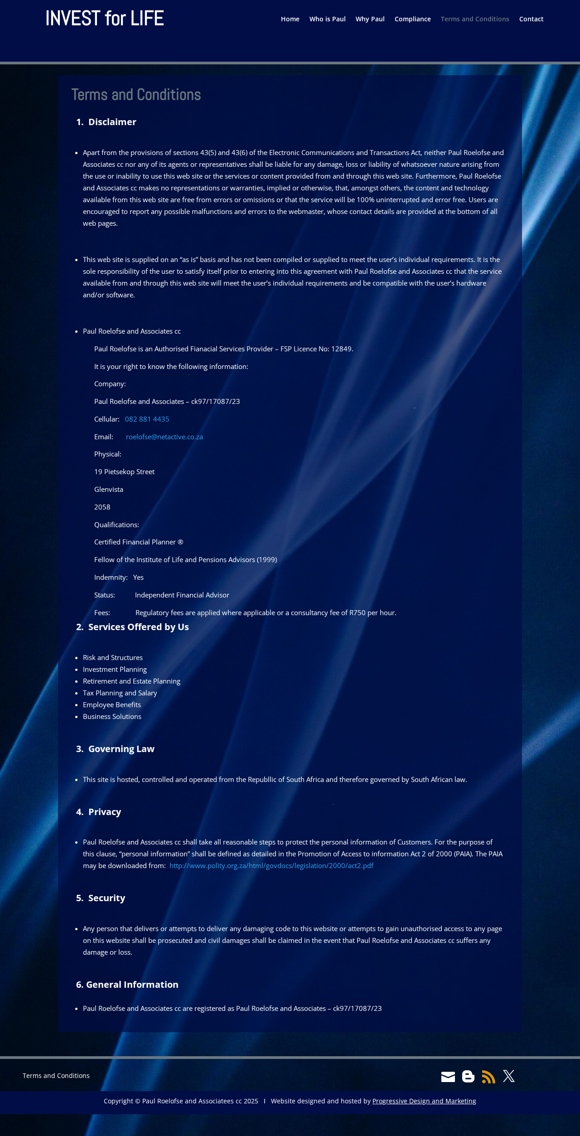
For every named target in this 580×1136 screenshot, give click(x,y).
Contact (531, 19)
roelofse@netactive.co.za (164, 436)
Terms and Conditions (475, 19)
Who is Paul (327, 19)
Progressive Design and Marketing (424, 1101)
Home (290, 19)
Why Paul (370, 19)
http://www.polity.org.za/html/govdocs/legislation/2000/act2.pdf (271, 865)
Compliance (413, 19)
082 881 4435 (147, 418)
